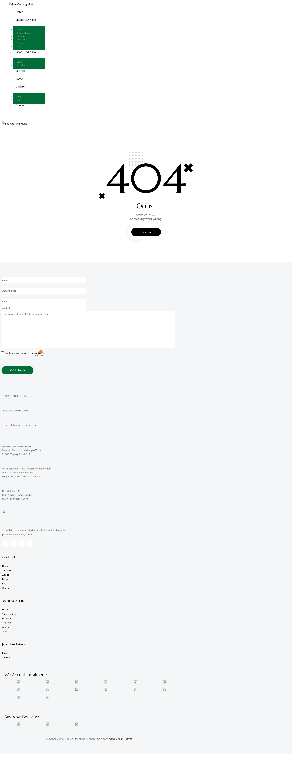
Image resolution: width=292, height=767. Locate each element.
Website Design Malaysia (119, 738)
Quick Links (9, 557)
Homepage (146, 231)
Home (5, 566)
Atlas (5, 631)
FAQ (4, 583)
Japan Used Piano (13, 644)
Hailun (5, 609)
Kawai (5, 653)
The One (6, 622)
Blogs (5, 579)
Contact (6, 588)
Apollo (5, 627)
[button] (4, 126)
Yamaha (6, 657)
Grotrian (6, 618)
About (5, 574)
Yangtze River (9, 614)
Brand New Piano (13, 600)
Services (6, 570)
